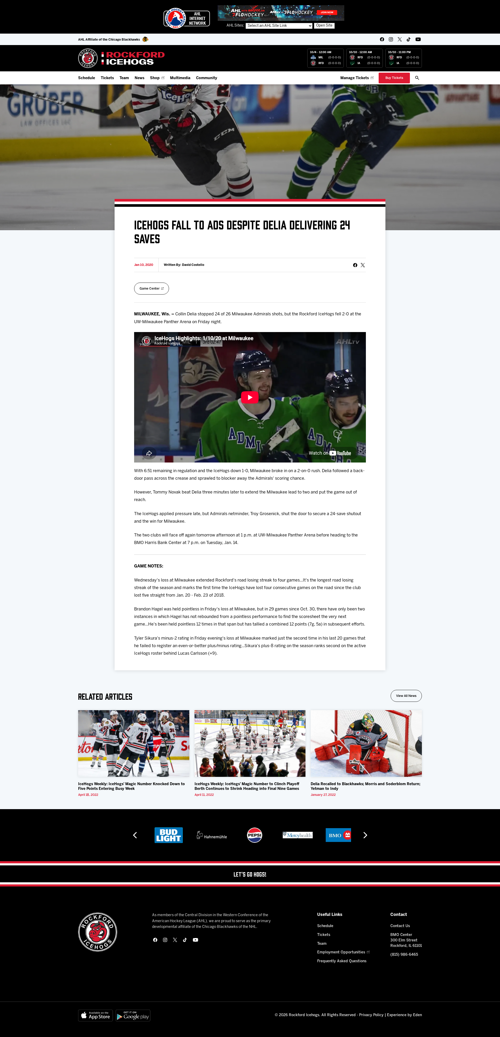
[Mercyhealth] (293, 835)
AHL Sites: (236, 25)
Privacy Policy (371, 1015)
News (139, 78)
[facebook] (382, 39)
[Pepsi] (250, 835)
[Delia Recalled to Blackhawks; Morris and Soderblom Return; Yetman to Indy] (366, 743)
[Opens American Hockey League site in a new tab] (187, 18)
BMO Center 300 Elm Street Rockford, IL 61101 (406, 940)
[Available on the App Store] (95, 1015)
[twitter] (400, 39)
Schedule (86, 78)
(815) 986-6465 (404, 955)
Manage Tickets (354, 78)
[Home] (121, 58)
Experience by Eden (404, 1015)
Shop (155, 78)
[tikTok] (408, 39)
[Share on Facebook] (355, 265)
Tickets (107, 78)
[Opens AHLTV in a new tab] (281, 13)
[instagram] (391, 39)
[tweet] (363, 265)
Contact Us (400, 926)
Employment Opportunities (341, 952)
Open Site (324, 25)
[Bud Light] (164, 835)
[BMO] (336, 835)
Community (206, 78)
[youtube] (418, 39)
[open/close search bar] (417, 78)
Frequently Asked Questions (341, 961)
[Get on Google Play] (133, 1015)
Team (124, 78)
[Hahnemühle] (207, 835)
